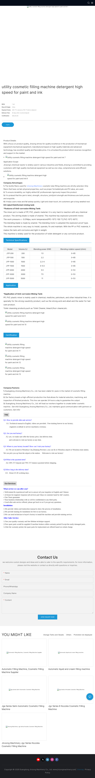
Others (68, 635)
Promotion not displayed (83, 635)
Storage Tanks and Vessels (53, 635)
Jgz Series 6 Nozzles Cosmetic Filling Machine (66, 707)
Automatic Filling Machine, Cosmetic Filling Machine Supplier (23, 670)
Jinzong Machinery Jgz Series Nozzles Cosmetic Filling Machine (21, 744)
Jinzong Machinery (34, 186)
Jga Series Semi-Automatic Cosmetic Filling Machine (23, 707)
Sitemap (80, 769)
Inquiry (8, 124)
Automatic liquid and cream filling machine (69, 669)
